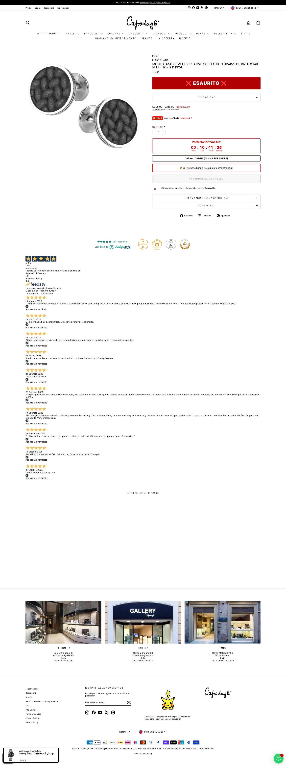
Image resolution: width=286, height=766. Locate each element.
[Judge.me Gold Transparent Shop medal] (143, 244)
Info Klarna (30, 710)
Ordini (37, 8)
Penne (201, 33)
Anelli (71, 33)
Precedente (32, 293)
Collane (114, 33)
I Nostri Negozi (32, 688)
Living (246, 33)
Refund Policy (31, 722)
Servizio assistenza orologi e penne (41, 701)
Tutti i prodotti (48, 33)
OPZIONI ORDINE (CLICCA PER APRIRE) (206, 158)
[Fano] (223, 622)
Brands (147, 38)
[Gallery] (143, 622)
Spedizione (157, 109)
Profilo (28, 8)
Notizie (185, 38)
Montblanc (160, 60)
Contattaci (206, 205)
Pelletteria (224, 33)
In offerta (166, 38)
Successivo (47, 293)
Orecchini (137, 33)
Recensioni (49, 8)
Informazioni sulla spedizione (206, 198)
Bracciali (92, 33)
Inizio (154, 56)
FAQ (27, 705)
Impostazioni (63, 8)
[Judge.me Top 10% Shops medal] (185, 244)
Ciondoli (160, 33)
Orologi (182, 33)
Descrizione (206, 97)
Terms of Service (33, 714)
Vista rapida (53, 555)
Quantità (159, 127)
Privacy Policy (32, 718)
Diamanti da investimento (115, 38)
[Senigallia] (63, 622)
